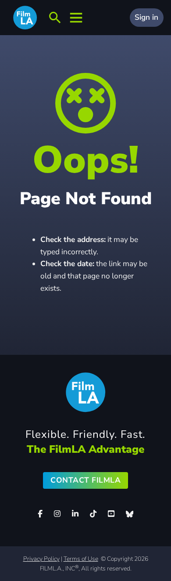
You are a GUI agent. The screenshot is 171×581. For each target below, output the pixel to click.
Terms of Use (81, 559)
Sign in (146, 17)
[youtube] (111, 514)
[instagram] (57, 514)
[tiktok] (93, 514)
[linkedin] (75, 514)
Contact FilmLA (85, 480)
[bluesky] (129, 514)
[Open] (55, 17)
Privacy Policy (41, 559)
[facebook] (40, 514)
